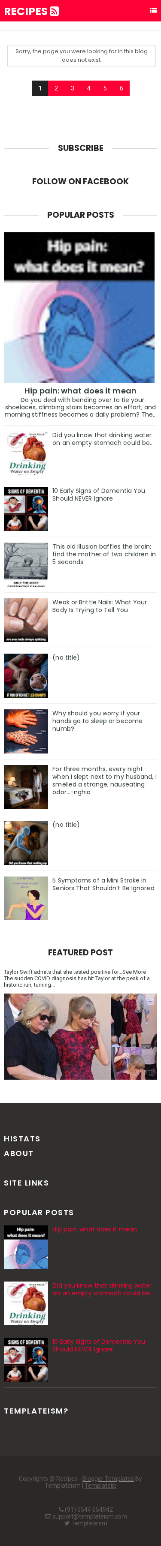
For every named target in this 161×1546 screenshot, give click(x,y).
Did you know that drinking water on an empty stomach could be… (103, 439)
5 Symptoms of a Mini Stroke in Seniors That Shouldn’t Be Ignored (103, 884)
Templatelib (101, 1485)
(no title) (66, 657)
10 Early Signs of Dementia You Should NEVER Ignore (98, 494)
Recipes (27, 11)
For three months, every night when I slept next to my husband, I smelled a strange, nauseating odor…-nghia (104, 780)
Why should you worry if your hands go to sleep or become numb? (97, 721)
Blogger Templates (108, 1478)
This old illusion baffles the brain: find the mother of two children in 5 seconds (103, 554)
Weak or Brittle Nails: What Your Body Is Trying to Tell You (99, 606)
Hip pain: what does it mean (80, 390)
